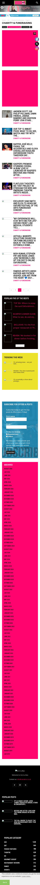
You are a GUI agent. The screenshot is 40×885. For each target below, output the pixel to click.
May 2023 (7, 599)
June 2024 (7, 556)
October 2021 (8, 663)
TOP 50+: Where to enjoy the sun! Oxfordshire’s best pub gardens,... (25, 822)
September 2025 (9, 505)
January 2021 (8, 693)
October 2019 (8, 744)
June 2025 (7, 515)
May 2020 (7, 720)
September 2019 (9, 747)
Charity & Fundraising (17, 20)
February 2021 (8, 690)
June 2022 (7, 636)
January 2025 (8, 532)
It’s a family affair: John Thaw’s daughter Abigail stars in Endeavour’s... (26, 802)
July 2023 (7, 593)
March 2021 (8, 687)
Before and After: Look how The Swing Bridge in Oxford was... (24, 812)
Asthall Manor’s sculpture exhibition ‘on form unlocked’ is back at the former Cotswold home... (24, 240)
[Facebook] (14, 785)
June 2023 (7, 596)
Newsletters (12, 434)
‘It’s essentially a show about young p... (22, 380)
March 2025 (8, 526)
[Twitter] (25, 785)
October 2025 (8, 502)
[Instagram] (20, 785)
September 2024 (9, 546)
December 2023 (9, 576)
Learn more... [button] (26, 876)
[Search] (37, 2)
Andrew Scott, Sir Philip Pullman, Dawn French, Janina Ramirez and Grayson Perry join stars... (24, 116)
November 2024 (9, 539)
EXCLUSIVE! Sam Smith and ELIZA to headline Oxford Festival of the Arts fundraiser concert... (25, 205)
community (25, 27)
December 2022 (9, 616)
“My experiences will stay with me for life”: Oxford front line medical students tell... (25, 223)
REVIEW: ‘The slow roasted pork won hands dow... (23, 371)
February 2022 (8, 650)
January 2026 (8, 492)
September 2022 (9, 626)
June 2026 (7, 475)
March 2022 (8, 646)
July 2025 (7, 512)
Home (4, 20)
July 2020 (7, 714)
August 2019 (8, 750)
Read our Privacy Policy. (22, 447)
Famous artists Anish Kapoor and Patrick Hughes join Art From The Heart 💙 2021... (24, 274)
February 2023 (8, 609)
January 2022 (8, 653)
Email (9, 424)
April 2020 (7, 724)
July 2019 (7, 754)
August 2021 (8, 670)
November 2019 (9, 740)
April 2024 (7, 562)
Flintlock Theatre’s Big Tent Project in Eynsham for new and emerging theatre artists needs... (25, 188)
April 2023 (7, 603)
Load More (20, 346)
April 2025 (7, 522)
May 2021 (7, 680)
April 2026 (7, 482)
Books (4, 27)
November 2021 (9, 660)
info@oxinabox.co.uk (24, 779)
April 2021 (7, 683)
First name (10, 416)
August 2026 (8, 469)
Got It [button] (5, 882)
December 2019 (9, 737)
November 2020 (9, 700)
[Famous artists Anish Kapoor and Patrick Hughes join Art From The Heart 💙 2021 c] (7, 273)
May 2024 (7, 559)
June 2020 (7, 717)
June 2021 (7, 677)
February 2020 (8, 730)
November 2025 (9, 499)
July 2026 (7, 472)
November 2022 (9, 620)
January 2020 (8, 734)
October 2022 (8, 623)
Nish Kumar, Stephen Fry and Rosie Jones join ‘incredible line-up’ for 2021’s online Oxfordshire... (24, 258)
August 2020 (8, 710)
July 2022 (7, 633)
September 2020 (9, 707)
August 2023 (8, 589)
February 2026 (8, 489)
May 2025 (7, 519)
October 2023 (8, 583)
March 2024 (8, 566)
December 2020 (9, 697)
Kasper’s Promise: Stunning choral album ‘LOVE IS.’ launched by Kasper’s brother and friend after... (24, 169)
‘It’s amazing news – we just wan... (22, 363)
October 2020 (8, 703)
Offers (10, 436)
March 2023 (8, 606)
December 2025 (9, 495)
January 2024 (8, 573)
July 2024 (7, 552)
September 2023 (9, 586)
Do (8, 20)
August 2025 (8, 509)
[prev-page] (11, 290)
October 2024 (8, 542)
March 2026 (8, 485)
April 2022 (7, 643)
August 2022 (8, 630)
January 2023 (8, 613)
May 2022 (7, 640)
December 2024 (9, 536)
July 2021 (7, 673)
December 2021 (9, 656)
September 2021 (9, 667)
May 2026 (7, 479)
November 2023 (9, 579)
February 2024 (8, 569)
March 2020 (8, 727)
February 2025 (8, 529)
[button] (3, 2)
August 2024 (8, 549)
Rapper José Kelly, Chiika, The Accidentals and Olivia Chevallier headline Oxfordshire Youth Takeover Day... (25, 150)
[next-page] (28, 290)
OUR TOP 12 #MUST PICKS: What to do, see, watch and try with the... (25, 132)
